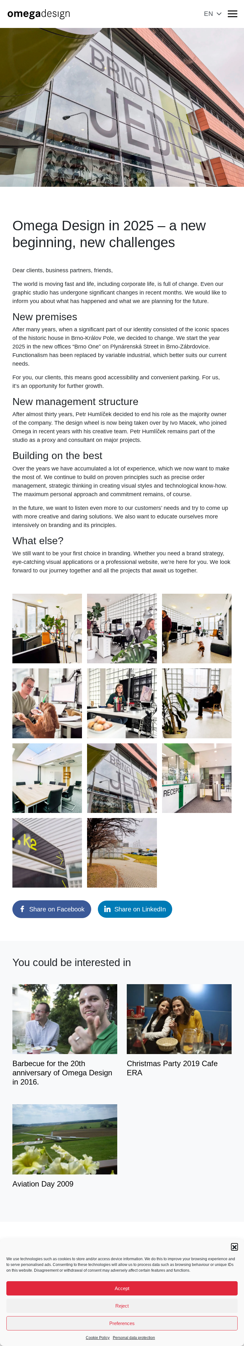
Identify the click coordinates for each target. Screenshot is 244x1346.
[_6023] (122, 628)
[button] (234, 1246)
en (208, 13)
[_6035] (197, 778)
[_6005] (197, 703)
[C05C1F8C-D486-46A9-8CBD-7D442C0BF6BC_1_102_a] (122, 703)
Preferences (122, 1323)
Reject (122, 1306)
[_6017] (47, 703)
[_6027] (47, 853)
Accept (122, 1288)
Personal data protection (134, 1338)
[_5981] (47, 628)
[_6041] (47, 778)
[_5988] (197, 628)
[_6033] (122, 778)
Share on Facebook (57, 909)
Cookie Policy (98, 1338)
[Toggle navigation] (232, 15)
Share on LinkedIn (140, 909)
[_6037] (122, 853)
